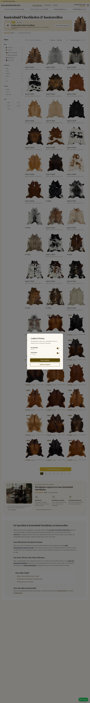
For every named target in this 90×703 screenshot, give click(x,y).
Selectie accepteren (45, 364)
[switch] (58, 348)
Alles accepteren (45, 360)
